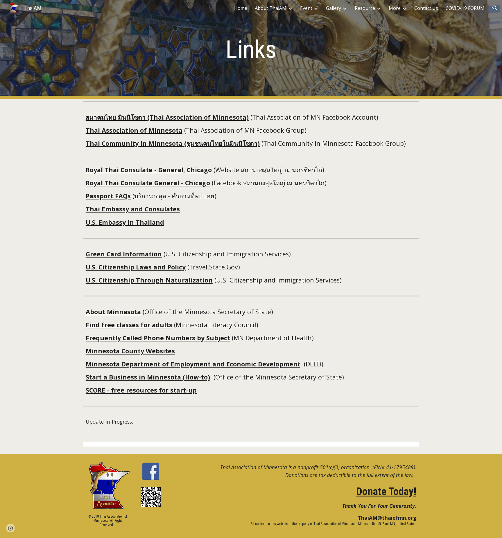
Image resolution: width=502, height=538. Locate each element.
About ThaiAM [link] (270, 8)
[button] (495, 8)
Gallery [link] (333, 8)
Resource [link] (365, 8)
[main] (251, 49)
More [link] (395, 8)
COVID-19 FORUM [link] (465, 8)
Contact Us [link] (426, 8)
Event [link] (306, 8)
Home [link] (240, 8)
